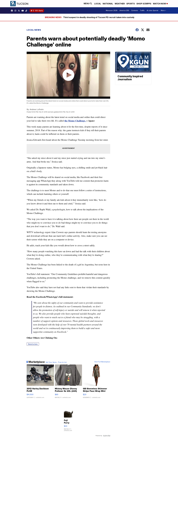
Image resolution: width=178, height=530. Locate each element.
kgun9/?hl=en (16, 11)
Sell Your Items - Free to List (56, 362)
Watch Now (159, 3)
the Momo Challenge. (75, 120)
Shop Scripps (143, 3)
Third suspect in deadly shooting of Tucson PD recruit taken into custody (98, 17)
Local (97, 3)
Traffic (142, 10)
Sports (130, 3)
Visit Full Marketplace (102, 362)
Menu (87, 4)
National (108, 3)
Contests (134, 10)
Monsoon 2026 (111, 10)
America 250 (124, 10)
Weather (120, 3)
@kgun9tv (26, 11)
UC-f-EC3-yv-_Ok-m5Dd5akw (23, 11)
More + (163, 10)
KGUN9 (19, 11)
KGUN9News (12, 11)
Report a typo (33, 344)
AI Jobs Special (152, 10)
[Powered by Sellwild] (106, 436)
